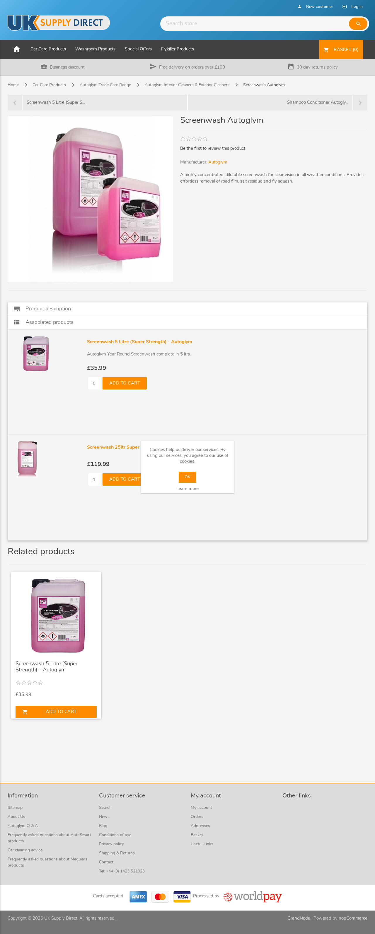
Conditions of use (115, 835)
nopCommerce (353, 918)
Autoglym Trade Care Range (105, 85)
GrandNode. (299, 918)
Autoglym (217, 162)
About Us (16, 817)
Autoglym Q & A (23, 826)
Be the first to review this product (212, 148)
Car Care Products (48, 49)
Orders (197, 817)
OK (187, 477)
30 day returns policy (317, 67)
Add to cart (124, 383)
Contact (106, 862)
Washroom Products (95, 49)
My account (201, 808)
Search (105, 808)
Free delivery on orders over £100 (192, 67)
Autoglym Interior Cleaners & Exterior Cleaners (187, 85)
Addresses (200, 826)
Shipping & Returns (117, 853)
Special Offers (138, 49)
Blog (103, 826)
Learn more (187, 488)
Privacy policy (111, 844)
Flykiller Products (177, 49)
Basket (197, 835)
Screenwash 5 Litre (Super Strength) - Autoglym (46, 667)
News (104, 817)
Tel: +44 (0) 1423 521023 (122, 871)
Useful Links (202, 844)
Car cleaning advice (25, 850)
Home (13, 85)
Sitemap (15, 808)
